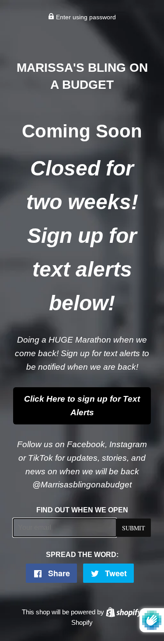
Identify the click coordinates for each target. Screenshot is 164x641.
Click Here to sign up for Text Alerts (82, 405)
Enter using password (85, 17)
